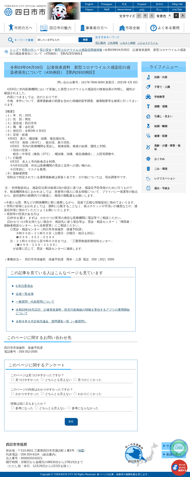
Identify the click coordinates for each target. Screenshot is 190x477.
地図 (81, 450)
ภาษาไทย (177, 9)
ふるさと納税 (127, 42)
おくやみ (159, 158)
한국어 (159, 4)
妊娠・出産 (160, 77)
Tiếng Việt (177, 4)
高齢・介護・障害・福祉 (167, 147)
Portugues (106, 4)
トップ (14, 49)
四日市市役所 (25, 11)
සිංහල (159, 9)
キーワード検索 (21, 37)
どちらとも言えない (58, 379)
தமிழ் (142, 9)
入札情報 (113, 42)
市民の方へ (29, 49)
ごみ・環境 (160, 168)
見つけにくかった (89, 379)
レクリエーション (164, 178)
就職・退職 (160, 106)
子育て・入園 (162, 86)
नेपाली (106, 9)
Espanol (141, 4)
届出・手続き (162, 188)
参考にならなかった (85, 408)
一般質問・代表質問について (35, 301)
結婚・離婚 (160, 126)
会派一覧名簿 (25, 293)
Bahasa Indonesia (124, 9)
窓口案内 (100, 42)
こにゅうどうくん (147, 42)
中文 (124, 4)
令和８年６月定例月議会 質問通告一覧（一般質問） (51, 321)
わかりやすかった (27, 394)
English (89, 4)
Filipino (89, 9)
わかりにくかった (89, 394)
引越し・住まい (163, 116)
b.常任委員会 (24, 285)
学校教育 (159, 96)
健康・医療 (160, 135)
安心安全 (46, 49)
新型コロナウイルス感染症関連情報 (78, 49)
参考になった (24, 408)
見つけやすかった (27, 379)
